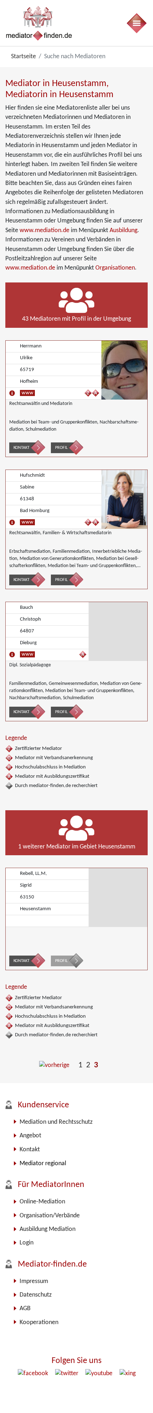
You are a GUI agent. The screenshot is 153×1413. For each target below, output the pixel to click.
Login (26, 1243)
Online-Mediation (42, 1202)
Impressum (34, 1281)
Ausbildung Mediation (47, 1229)
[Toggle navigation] (136, 23)
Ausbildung (123, 230)
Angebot (30, 1136)
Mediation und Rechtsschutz (56, 1122)
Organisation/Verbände (50, 1216)
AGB (25, 1309)
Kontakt (22, 448)
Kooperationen (39, 1322)
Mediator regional (43, 1164)
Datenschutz (36, 1295)
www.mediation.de (44, 230)
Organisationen (115, 268)
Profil (61, 448)
